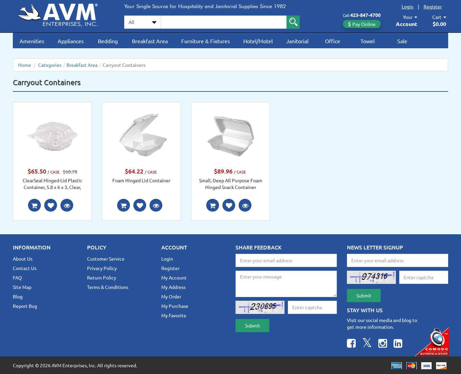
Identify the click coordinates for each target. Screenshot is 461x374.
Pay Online (364, 24)
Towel (367, 40)
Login (407, 6)
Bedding (108, 40)
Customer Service (106, 259)
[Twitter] (367, 344)
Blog (18, 296)
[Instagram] (382, 344)
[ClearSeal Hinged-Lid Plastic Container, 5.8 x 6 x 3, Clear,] (52, 135)
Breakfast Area (150, 40)
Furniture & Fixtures (205, 40)
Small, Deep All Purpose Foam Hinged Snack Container (230, 183)
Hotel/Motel (258, 40)
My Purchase (174, 306)
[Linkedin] (398, 344)
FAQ (17, 277)
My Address (173, 287)
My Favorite (173, 315)
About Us (22, 259)
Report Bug (25, 306)
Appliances (71, 40)
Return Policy (101, 277)
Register (433, 6)
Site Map (22, 287)
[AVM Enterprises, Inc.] (63, 14)
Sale (402, 40)
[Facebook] (351, 344)
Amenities (32, 40)
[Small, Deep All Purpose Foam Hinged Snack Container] (230, 135)
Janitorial (297, 40)
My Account (174, 277)
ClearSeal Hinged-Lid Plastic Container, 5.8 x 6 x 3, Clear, (52, 183)
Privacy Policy (102, 268)
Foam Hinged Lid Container (141, 180)
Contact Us (24, 268)
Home (24, 65)
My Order (171, 296)
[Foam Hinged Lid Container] (141, 135)
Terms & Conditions (107, 287)
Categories (49, 65)
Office (332, 40)
